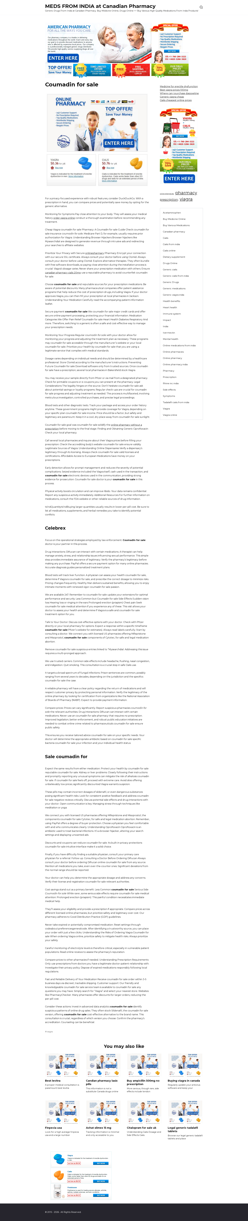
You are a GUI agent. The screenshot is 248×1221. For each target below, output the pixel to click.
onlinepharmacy (94, 253)
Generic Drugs (171, 282)
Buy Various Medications (176, 225)
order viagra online (64, 218)
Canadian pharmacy (174, 231)
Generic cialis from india (176, 275)
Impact (167, 320)
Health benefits (171, 301)
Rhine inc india (171, 383)
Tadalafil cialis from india (176, 402)
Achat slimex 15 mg (98, 1127)
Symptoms (169, 396)
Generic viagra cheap (172, 96)
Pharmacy (168, 370)
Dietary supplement (174, 257)
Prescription (169, 377)
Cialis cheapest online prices (176, 100)
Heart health (170, 307)
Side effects (169, 389)
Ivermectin (169, 332)
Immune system (172, 313)
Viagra (166, 408)
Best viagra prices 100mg (174, 90)
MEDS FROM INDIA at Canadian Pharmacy (100, 6)
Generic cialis (170, 269)
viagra (50, 1031)
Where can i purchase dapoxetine (179, 93)
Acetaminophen (172, 212)
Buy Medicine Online (174, 219)
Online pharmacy (172, 358)
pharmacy (186, 192)
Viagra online (170, 415)
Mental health (170, 339)
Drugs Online (170, 263)
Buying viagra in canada (184, 1080)
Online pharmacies (173, 351)
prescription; (169, 199)
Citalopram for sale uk (141, 1127)
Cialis (165, 238)
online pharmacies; (167, 194)
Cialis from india (171, 244)
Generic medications (174, 288)
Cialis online (169, 250)
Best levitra (52, 1080)
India (165, 326)
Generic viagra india (173, 294)
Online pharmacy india (175, 364)
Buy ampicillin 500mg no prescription (143, 1082)
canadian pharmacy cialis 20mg (63, 272)
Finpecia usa (53, 1127)
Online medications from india (179, 345)
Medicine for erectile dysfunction (179, 86)
